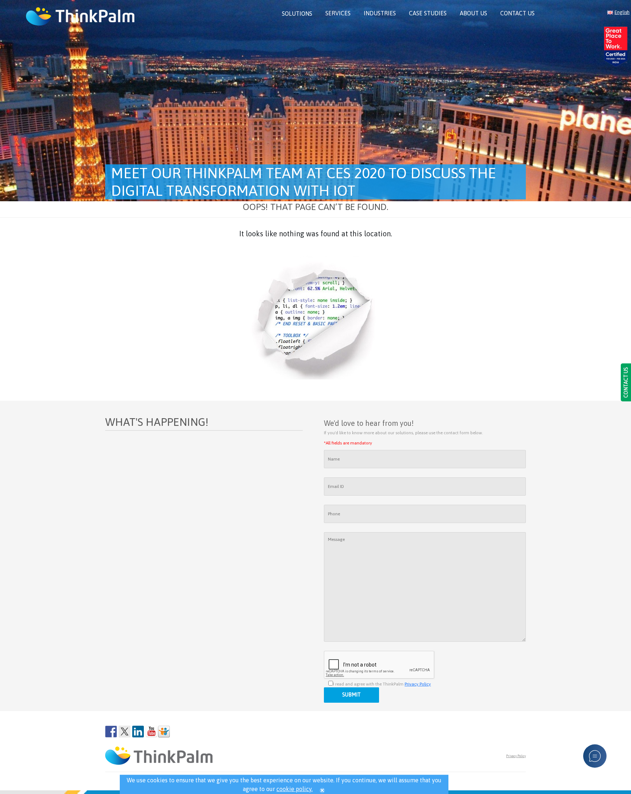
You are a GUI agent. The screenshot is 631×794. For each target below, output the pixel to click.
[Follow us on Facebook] (111, 731)
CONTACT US (517, 13)
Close (322, 790)
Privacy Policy (418, 684)
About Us (473, 13)
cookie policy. (294, 789)
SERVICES (338, 13)
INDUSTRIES (380, 13)
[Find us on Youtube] (151, 731)
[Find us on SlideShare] (164, 731)
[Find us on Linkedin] (138, 731)
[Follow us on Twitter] (124, 731)
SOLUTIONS (297, 13)
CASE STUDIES (428, 13)
